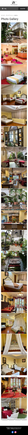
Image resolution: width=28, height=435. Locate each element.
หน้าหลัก (3, 15)
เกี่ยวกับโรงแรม (9, 15)
